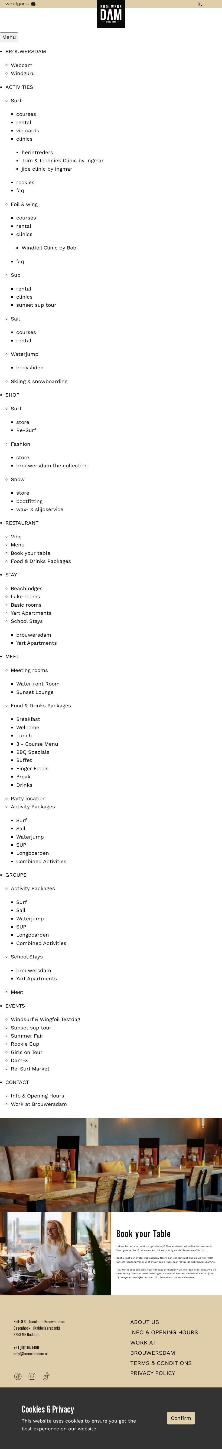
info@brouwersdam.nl (31, 1353)
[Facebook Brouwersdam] (18, 1376)
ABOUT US (144, 1322)
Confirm (181, 1418)
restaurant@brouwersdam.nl (196, 1262)
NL (200, 4)
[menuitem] (25, 51)
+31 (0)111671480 (26, 1347)
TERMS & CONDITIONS (161, 1363)
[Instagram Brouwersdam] (32, 1376)
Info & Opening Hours (164, 1332)
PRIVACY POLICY (152, 1373)
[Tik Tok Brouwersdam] (46, 1376)
